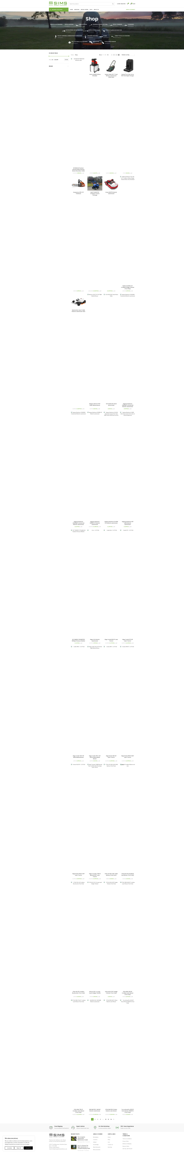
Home (72, 54)
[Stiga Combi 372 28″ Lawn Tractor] (127, 584)
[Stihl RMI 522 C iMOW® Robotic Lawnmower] (94, 1053)
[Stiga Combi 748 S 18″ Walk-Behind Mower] (78, 700)
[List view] (111, 55)
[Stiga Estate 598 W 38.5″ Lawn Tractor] (127, 700)
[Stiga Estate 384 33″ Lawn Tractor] (111, 700)
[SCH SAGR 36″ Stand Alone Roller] (111, 348)
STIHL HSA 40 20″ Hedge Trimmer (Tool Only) (111, 992)
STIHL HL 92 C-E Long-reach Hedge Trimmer (95, 992)
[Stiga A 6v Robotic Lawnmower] (94, 584)
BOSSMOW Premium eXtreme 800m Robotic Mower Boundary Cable (78, 169)
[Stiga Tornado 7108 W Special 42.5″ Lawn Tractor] (94, 818)
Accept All (28, 1148)
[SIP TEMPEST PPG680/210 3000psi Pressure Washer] (78, 584)
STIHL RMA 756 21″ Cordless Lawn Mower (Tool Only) (78, 1111)
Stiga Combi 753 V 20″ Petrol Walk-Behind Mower (95, 757)
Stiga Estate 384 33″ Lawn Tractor (111, 756)
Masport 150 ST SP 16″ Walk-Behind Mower (94, 404)
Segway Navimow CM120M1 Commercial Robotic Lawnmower (127, 405)
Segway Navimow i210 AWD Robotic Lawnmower (127, 523)
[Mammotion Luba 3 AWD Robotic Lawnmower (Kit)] (78, 301)
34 (105, 1119)
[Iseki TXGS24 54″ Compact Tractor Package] (94, 183)
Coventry (95, 1139)
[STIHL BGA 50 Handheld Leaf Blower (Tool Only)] (127, 818)
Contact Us (110, 1144)
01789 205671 (56, 1147)
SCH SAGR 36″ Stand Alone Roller (111, 404)
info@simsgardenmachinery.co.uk (59, 1149)
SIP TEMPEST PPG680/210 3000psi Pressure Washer (78, 640)
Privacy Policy (126, 1141)
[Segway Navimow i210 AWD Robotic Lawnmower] (127, 466)
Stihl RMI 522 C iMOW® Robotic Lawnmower (95, 1110)
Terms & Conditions (127, 1138)
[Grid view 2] (114, 55)
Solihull (94, 1142)
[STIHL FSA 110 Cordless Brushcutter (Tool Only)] (78, 936)
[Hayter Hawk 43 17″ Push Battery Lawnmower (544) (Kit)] (111, 65)
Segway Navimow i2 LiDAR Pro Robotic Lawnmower (111, 522)
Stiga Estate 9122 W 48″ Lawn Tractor (78, 874)
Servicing (110, 1147)
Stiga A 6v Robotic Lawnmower (95, 640)
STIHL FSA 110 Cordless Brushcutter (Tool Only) (78, 992)
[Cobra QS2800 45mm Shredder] (94, 65)
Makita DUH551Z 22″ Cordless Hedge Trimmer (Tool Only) (127, 287)
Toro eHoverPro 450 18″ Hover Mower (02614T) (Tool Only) (127, 1111)
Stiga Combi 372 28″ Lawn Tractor (127, 640)
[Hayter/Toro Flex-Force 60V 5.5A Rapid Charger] (127, 65)
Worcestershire (96, 1149)
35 (108, 1119)
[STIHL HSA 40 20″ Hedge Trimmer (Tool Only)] (111, 936)
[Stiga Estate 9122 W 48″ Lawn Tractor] (78, 818)
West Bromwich (96, 1147)
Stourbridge (96, 1144)
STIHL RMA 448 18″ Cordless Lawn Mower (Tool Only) (127, 993)
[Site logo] (58, 3)
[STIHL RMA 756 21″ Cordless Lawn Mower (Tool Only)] (78, 1053)
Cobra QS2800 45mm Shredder (95, 75)
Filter (66, 59)
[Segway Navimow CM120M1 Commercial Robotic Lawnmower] (127, 348)
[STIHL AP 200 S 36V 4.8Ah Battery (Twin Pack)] (111, 818)
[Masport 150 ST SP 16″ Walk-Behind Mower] (94, 348)
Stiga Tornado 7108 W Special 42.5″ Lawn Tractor (95, 875)
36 (111, 1119)
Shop (109, 1139)
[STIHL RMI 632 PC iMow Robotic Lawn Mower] (111, 1053)
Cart (109, 1142)
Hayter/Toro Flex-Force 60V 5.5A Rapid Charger (127, 75)
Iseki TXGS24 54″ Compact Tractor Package (95, 194)
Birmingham (95, 1137)
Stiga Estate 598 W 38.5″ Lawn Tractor (127, 756)
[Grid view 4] (118, 55)
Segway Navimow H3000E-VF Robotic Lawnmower (95, 523)
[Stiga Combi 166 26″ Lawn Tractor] (111, 584)
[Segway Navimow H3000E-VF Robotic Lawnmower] (94, 466)
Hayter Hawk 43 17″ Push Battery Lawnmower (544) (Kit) (111, 76)
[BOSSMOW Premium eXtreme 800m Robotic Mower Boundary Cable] (78, 112)
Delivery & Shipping (127, 1143)
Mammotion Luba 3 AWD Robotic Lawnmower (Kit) (78, 310)
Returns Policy (126, 1146)
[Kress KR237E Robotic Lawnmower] (111, 183)
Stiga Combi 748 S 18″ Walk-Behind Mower (78, 756)
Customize (9, 1148)
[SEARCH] (113, 4)
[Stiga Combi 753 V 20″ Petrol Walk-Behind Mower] (94, 700)
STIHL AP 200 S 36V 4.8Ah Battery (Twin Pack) (111, 874)
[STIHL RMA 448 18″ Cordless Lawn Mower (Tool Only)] (127, 936)
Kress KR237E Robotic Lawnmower (111, 193)
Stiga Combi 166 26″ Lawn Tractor (111, 640)
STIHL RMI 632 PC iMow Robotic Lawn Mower (111, 1110)
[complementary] (19, 1143)
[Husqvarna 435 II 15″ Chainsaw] (78, 183)
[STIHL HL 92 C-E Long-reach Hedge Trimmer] (94, 936)
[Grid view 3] (116, 55)
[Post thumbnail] (73, 1139)
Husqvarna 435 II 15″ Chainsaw (78, 193)
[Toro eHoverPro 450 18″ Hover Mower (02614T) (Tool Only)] (127, 1053)
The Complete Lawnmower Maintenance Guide (83, 1138)
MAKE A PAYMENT (130, 9)
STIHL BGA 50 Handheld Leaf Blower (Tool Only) (127, 874)
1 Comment (87, 1141)
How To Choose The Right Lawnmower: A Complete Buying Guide (84, 1147)
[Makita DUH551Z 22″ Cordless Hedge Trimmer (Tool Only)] (127, 230)
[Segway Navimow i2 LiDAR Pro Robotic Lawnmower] (111, 466)
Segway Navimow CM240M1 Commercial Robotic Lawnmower (78, 523)
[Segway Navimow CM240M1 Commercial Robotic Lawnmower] (78, 466)
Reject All (19, 1148)
